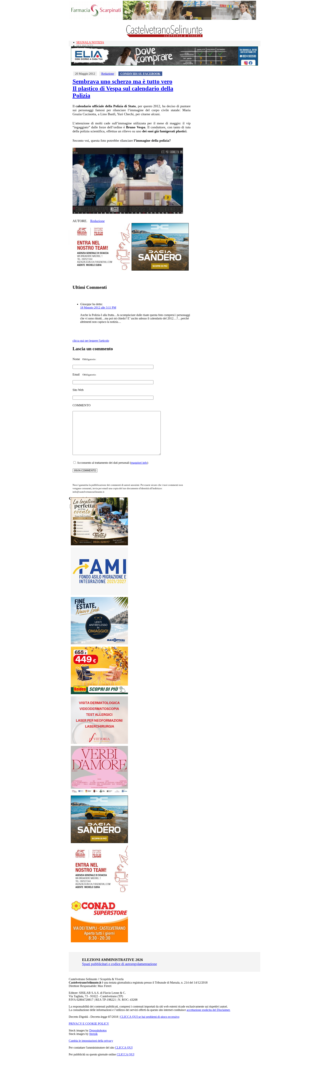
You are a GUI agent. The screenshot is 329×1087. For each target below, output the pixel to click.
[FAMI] (99, 594)
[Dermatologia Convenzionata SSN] (99, 742)
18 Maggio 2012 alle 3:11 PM (98, 307)
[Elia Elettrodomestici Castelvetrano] (164, 64)
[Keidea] (99, 693)
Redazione (107, 73)
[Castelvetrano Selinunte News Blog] (164, 36)
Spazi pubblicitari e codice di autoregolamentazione (119, 964)
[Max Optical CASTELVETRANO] (99, 643)
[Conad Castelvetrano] (99, 941)
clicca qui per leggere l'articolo (91, 340)
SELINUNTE (84, 45)
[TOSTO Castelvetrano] (99, 544)
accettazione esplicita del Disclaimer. (208, 1010)
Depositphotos (98, 1030)
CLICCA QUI (124, 1047)
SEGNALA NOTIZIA (90, 42)
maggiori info (139, 462)
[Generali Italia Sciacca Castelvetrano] (101, 269)
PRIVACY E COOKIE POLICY (89, 1023)
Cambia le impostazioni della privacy (91, 1040)
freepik (93, 1033)
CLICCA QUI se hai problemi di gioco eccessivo (149, 1016)
